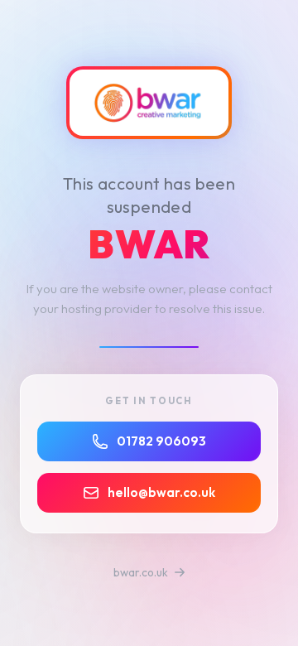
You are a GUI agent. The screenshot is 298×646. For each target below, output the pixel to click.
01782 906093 (161, 441)
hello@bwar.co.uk (161, 492)
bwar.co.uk (142, 572)
